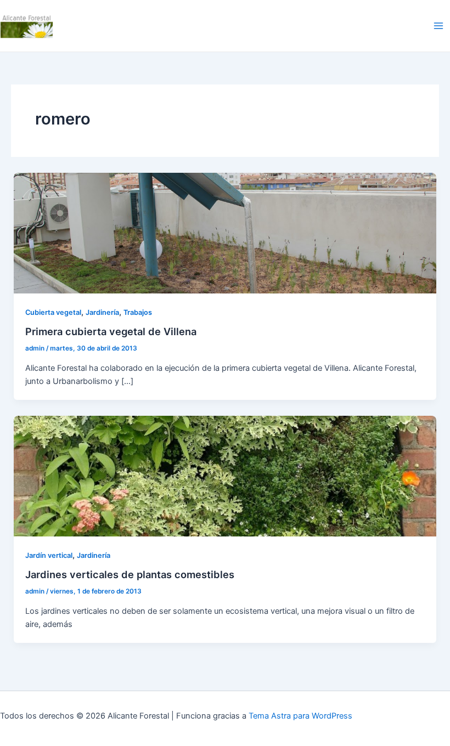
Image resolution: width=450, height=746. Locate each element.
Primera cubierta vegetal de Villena (110, 331)
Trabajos (137, 312)
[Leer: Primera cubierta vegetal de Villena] (225, 233)
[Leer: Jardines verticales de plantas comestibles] (225, 476)
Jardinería (102, 312)
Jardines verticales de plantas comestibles (129, 574)
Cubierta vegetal (53, 312)
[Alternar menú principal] (438, 25)
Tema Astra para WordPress (300, 716)
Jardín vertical (48, 555)
